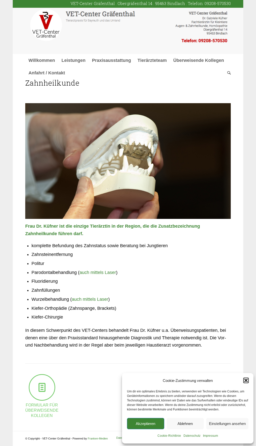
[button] (246, 380)
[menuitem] (41, 60)
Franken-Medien (98, 438)
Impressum (210, 435)
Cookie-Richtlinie (169, 435)
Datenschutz (192, 435)
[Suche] (227, 73)
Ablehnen (185, 423)
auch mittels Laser (98, 272)
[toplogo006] (128, 31)
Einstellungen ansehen (227, 423)
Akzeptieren (145, 423)
